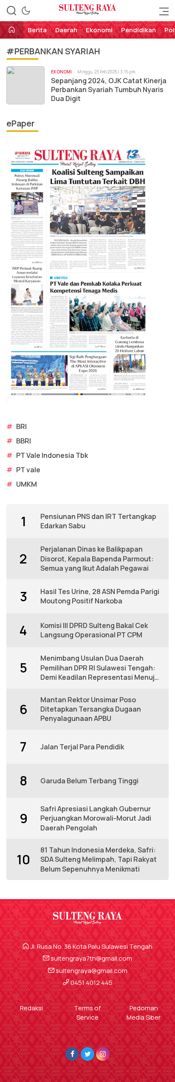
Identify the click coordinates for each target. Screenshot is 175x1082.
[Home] (11, 30)
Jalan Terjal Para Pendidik (82, 746)
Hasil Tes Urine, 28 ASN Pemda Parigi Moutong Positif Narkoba (99, 596)
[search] (11, 10)
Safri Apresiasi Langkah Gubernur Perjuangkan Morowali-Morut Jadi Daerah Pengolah (95, 818)
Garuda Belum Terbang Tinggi (89, 780)
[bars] (161, 10)
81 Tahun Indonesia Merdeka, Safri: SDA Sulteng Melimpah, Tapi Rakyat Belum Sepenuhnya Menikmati (98, 859)
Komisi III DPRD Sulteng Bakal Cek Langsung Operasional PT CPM (94, 630)
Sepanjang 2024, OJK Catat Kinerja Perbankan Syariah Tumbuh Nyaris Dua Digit (109, 89)
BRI (21, 426)
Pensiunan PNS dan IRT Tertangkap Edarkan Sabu (98, 521)
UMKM (26, 484)
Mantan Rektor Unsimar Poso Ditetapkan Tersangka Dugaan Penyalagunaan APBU (90, 709)
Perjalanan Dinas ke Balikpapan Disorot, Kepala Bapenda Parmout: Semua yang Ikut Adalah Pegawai (97, 558)
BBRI (23, 441)
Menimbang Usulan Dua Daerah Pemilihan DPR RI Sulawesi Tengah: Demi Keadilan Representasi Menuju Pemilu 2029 (99, 667)
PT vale (28, 469)
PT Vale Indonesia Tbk (52, 455)
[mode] (26, 10)
